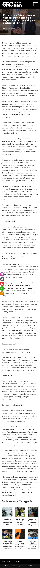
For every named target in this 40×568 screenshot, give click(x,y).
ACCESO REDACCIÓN (11, 561)
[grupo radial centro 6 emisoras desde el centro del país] (12, 4)
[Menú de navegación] (35, 4)
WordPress (30, 566)
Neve (7, 566)
